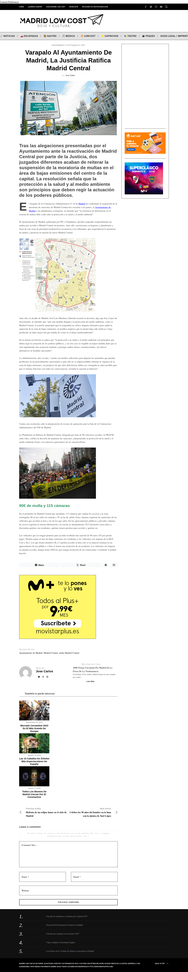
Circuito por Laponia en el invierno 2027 (62, 933)
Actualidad (56, 45)
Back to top (160, 963)
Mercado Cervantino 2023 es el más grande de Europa (34, 728)
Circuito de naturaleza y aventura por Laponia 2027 (67, 916)
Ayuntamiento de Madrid (30, 652)
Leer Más (90, 681)
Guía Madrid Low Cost (55, 7)
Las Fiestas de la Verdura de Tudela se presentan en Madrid (70, 951)
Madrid (81, 203)
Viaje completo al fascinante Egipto (60, 942)
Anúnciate (73, 7)
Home (21, 7)
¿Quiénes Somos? (35, 7)
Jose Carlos (70, 75)
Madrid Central (51, 652)
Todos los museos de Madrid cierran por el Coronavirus (34, 794)
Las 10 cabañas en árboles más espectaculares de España (34, 761)
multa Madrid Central (69, 652)
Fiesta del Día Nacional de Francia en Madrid (64, 925)
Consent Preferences (9, 1)
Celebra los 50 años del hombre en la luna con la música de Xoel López (90, 812)
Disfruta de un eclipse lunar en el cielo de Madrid (46, 812)
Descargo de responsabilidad (95, 7)
